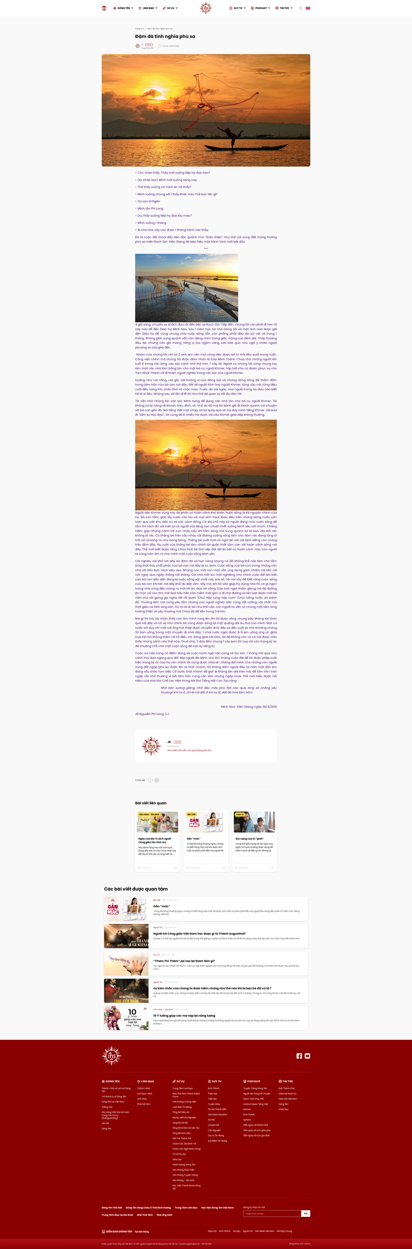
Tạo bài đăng (142, 1231)
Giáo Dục (177, 1159)
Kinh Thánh (213, 1088)
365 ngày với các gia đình (256, 1135)
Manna (247, 1109)
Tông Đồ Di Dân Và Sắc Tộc (186, 1127)
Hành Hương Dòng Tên (184, 1164)
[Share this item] (175, 867)
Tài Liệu (236, 1231)
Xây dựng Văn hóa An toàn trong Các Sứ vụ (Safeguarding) (115, 1115)
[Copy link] (156, 780)
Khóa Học (284, 1109)
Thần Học (213, 1093)
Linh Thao (142, 1098)
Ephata (247, 1119)
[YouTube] (307, 1056)
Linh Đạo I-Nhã (144, 1093)
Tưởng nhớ (107, 1107)
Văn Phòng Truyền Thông (185, 1175)
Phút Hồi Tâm (143, 1104)
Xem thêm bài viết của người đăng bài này (189, 750)
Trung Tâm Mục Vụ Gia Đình (117, 1214)
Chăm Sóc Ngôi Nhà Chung (187, 1148)
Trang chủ (139, 28)
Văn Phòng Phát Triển (183, 1169)
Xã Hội (211, 1119)
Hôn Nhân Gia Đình (217, 1114)
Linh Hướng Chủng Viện (184, 1101)
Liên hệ (105, 1123)
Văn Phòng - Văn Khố (183, 1180)
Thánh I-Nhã (143, 1088)
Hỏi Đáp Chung (284, 1231)
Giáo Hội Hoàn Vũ (287, 1093)
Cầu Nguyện (214, 1130)
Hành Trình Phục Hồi (253, 1098)
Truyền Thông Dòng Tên (255, 1088)
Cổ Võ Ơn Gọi (179, 1154)
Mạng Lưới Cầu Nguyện (184, 1117)
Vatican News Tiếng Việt (255, 1104)
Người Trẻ (248, 1231)
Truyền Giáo (214, 1104)
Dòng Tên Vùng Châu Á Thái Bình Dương (148, 1207)
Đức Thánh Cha (287, 1088)
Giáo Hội (212, 1231)
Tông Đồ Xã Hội (180, 1122)
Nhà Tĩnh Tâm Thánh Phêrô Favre (186, 1095)
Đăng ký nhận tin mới (254, 1207)
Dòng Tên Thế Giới (112, 1207)
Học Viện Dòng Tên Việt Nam (217, 1207)
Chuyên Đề (213, 1125)
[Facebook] (299, 1056)
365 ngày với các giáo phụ (257, 1130)
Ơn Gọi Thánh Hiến (217, 1109)
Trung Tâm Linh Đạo (183, 1088)
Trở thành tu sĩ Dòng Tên (114, 1096)
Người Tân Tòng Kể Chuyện (256, 1093)
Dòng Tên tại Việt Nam (113, 1101)
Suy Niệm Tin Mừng (217, 1140)
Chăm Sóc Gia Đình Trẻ (184, 1143)
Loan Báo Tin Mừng (182, 1107)
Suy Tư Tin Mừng (216, 1135)
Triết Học (212, 1098)
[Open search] (300, 8)
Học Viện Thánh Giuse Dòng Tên (187, 1187)
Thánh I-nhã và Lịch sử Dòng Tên (116, 1090)
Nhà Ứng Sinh (164, 1214)
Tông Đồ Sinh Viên (182, 1133)
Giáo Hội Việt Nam (288, 1098)
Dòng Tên (106, 1128)
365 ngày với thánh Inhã (255, 1125)
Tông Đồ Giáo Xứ (181, 1112)
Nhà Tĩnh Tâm (145, 1214)
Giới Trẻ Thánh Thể (182, 1138)
